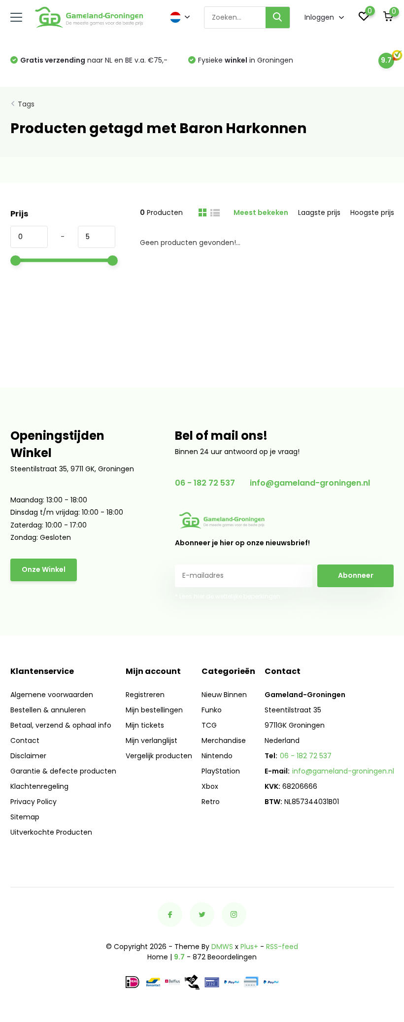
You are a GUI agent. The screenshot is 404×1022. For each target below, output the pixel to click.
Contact (24, 740)
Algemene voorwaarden (51, 695)
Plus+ (249, 947)
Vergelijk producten (159, 756)
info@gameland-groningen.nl (310, 483)
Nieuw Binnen (224, 695)
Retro (211, 802)
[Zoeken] (278, 17)
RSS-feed (282, 947)
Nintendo (217, 756)
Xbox (210, 786)
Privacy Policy (33, 802)
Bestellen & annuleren (48, 710)
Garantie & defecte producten (63, 771)
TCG (209, 725)
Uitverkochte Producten (51, 832)
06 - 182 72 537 (205, 483)
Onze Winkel (44, 569)
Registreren (145, 695)
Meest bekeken (261, 212)
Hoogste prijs (372, 212)
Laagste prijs (319, 212)
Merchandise (224, 740)
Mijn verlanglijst (151, 740)
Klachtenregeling (39, 786)
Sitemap (24, 817)
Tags (26, 104)
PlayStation (221, 771)
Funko (212, 710)
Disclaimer (28, 756)
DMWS (222, 947)
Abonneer (355, 575)
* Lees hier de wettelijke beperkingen (227, 596)
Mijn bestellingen (154, 710)
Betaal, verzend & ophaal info (60, 725)
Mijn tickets (145, 725)
